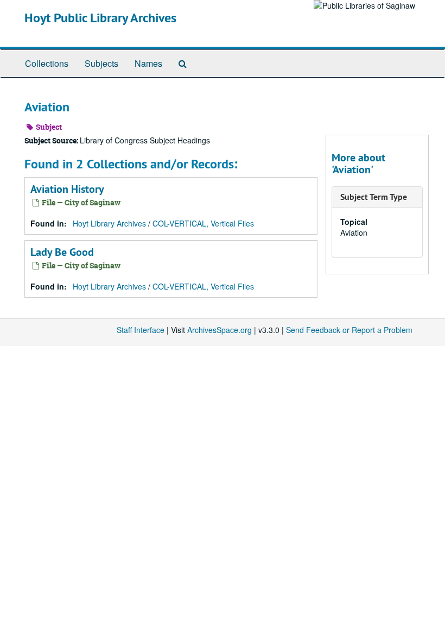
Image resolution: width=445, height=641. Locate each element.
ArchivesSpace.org (219, 329)
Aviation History (67, 189)
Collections (46, 63)
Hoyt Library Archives (109, 223)
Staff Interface (140, 329)
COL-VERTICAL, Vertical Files (203, 223)
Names (148, 63)
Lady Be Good (62, 252)
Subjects (101, 63)
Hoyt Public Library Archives (100, 17)
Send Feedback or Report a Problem (349, 329)
